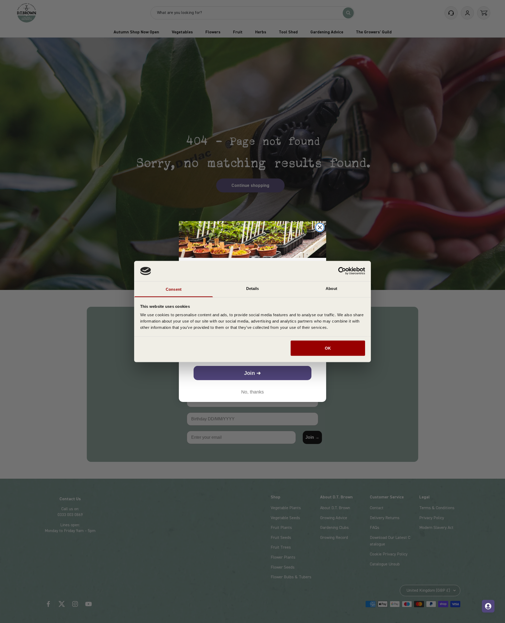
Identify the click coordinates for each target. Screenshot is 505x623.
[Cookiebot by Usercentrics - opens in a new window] (342, 271)
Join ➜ (252, 373)
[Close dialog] (320, 227)
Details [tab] (252, 288)
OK (328, 348)
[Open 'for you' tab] (488, 606)
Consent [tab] (173, 289)
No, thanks (252, 392)
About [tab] (331, 288)
